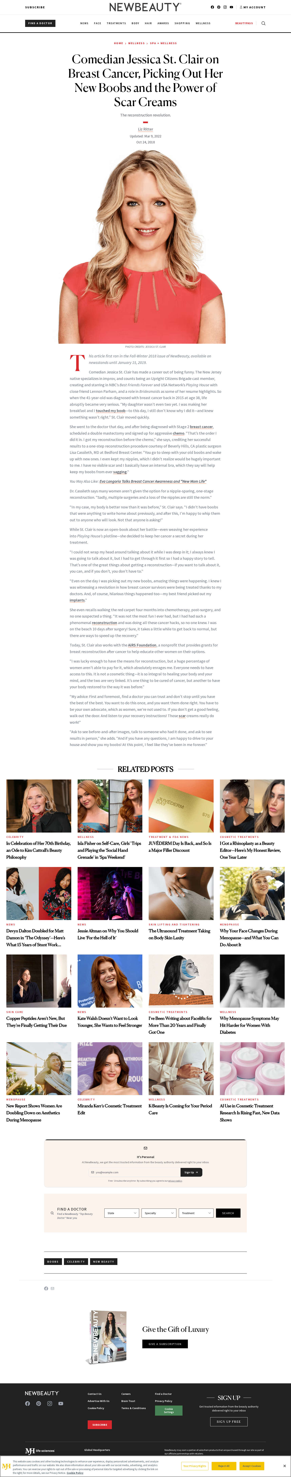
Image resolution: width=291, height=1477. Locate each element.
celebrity (76, 1261)
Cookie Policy (96, 1408)
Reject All (223, 1466)
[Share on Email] (52, 1288)
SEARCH (228, 1213)
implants (77, 600)
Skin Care (14, 1012)
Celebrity (15, 837)
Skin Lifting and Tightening (174, 924)
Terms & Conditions (133, 1408)
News (10, 924)
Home (118, 43)
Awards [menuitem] (163, 23)
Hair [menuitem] (148, 23)
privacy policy (175, 1180)
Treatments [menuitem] (116, 23)
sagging (120, 471)
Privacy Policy (163, 1401)
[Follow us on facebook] (212, 7)
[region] (145, 1466)
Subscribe (35, 7)
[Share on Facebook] (46, 1288)
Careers (126, 1394)
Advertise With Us (98, 1401)
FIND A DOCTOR (40, 23)
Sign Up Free (229, 1421)
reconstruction (104, 622)
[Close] (284, 1466)
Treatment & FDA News (169, 837)
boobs (53, 1261)
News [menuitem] (84, 23)
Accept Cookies (252, 1466)
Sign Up (189, 1172)
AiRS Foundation (142, 644)
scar (182, 715)
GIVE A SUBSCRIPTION (165, 1344)
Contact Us (95, 1394)
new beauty (103, 1261)
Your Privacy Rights (195, 1466)
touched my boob (111, 410)
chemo (178, 433)
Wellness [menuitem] (203, 23)
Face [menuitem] (97, 23)
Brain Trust (128, 1401)
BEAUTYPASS (244, 23)
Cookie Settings (169, 1410)
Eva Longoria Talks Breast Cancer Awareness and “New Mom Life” (153, 481)
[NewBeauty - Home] (145, 7)
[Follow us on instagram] (225, 7)
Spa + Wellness (163, 43)
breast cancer (201, 426)
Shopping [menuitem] (182, 23)
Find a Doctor (163, 1394)
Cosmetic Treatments (239, 837)
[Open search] (263, 23)
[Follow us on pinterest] (218, 7)
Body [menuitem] (135, 23)
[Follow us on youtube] (231, 7)
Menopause (229, 924)
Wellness (136, 43)
